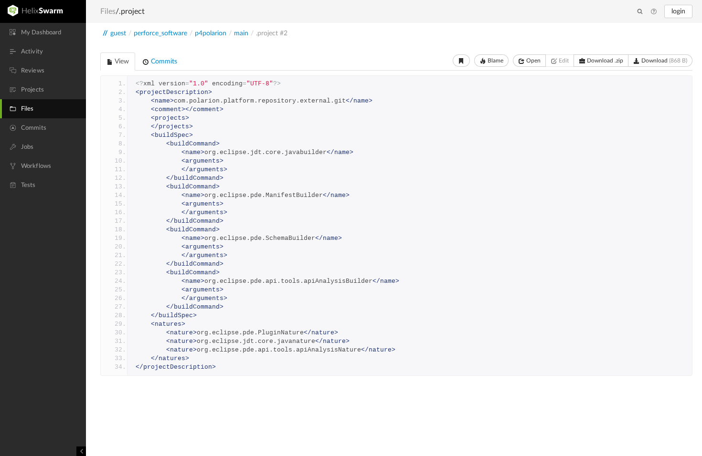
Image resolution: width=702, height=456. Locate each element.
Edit (563, 60)
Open (533, 60)
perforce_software (160, 33)
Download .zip (604, 60)
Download (663, 60)
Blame (494, 60)
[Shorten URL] (461, 60)
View (121, 61)
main (241, 33)
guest (118, 33)
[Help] (653, 12)
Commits (163, 61)
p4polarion (210, 33)
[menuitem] (43, 32)
